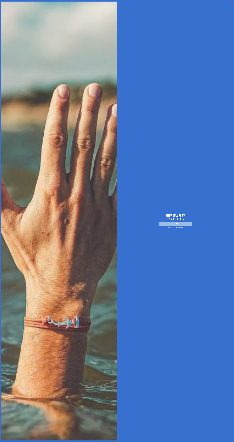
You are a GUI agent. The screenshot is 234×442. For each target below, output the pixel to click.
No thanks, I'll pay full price (175, 227)
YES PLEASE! (175, 224)
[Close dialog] (232, 1)
